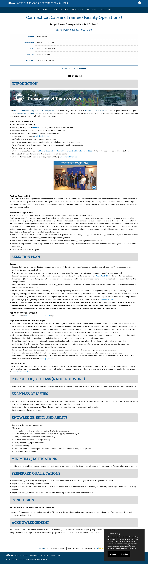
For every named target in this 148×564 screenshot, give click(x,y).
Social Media (55, 556)
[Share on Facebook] (69, 75)
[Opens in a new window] (102, 548)
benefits (35, 127)
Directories (45, 556)
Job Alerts (92, 10)
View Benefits (80, 69)
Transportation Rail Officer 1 (28, 113)
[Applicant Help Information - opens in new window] (140, 2)
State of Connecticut (21, 110)
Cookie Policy (132, 548)
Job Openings (42, 10)
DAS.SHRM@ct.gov (107, 300)
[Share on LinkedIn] (76, 75)
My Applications (60, 10)
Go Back (66, 69)
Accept (113, 554)
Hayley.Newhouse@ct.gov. (21, 372)
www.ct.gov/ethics (46, 359)
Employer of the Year (68, 157)
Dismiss (124, 554)
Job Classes (77, 10)
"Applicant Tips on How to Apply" (37, 316)
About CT (18, 556)
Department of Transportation (43, 110)
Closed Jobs (106, 10)
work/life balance (41, 136)
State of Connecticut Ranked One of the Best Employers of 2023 (65, 151)
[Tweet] (73, 75)
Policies (26, 556)
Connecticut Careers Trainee (95, 110)
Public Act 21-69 (102, 276)
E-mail (42, 548)
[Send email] (81, 75)
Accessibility (34, 556)
